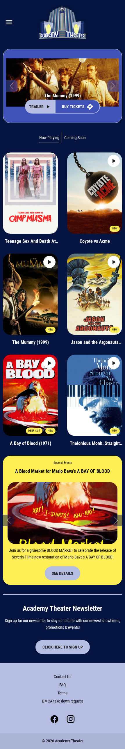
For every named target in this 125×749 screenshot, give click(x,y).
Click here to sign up (62, 647)
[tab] (49, 137)
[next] (113, 86)
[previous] (12, 86)
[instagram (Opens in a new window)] (70, 719)
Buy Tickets (73, 106)
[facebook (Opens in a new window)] (54, 719)
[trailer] (114, 161)
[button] (9, 520)
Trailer (36, 106)
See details (62, 573)
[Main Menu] (9, 22)
